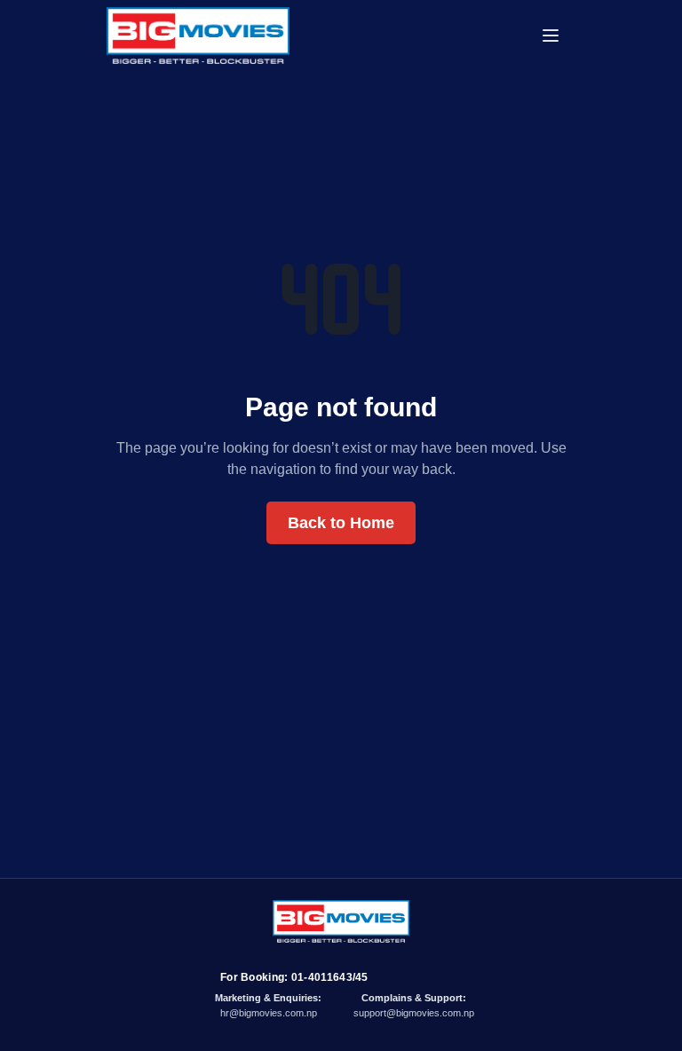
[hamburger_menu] (557, 35)
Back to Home (341, 523)
